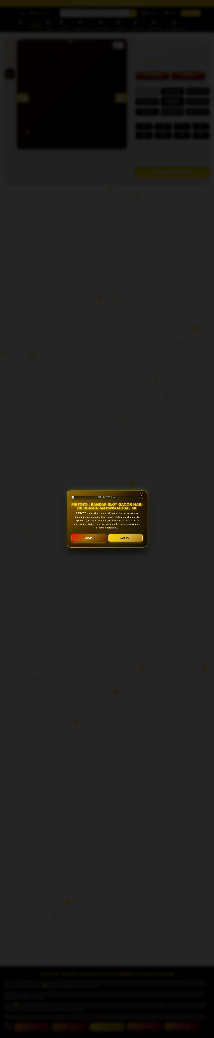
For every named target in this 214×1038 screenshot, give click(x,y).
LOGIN (89, 537)
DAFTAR (125, 537)
